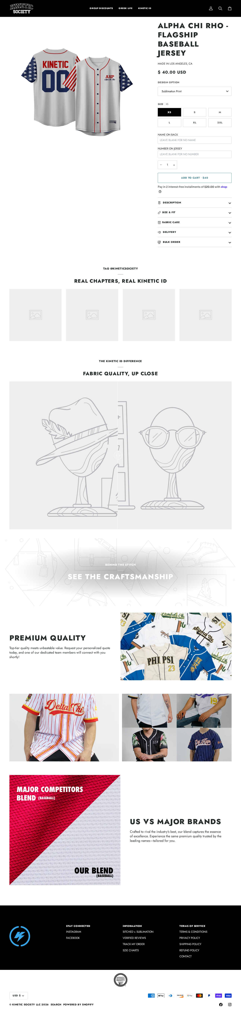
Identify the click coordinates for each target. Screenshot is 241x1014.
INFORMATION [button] (132, 926)
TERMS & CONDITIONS (193, 932)
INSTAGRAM (73, 932)
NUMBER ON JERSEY (170, 148)
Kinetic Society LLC (26, 1004)
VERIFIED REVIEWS (134, 938)
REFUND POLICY (189, 950)
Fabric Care (171, 222)
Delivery (169, 232)
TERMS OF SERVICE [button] (192, 926)
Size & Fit (169, 212)
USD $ (17, 995)
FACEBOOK (73, 938)
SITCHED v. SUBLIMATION (138, 932)
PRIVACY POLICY (189, 938)
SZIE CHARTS (131, 950)
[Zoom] (16, 152)
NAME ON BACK (168, 135)
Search (56, 1004)
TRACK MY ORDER (134, 944)
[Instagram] (230, 1004)
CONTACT (185, 956)
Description (171, 202)
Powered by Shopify (78, 1004)
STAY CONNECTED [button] (78, 926)
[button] (125, 8)
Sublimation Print (171, 91)
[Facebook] (221, 1004)
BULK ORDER (171, 242)
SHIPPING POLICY (190, 944)
